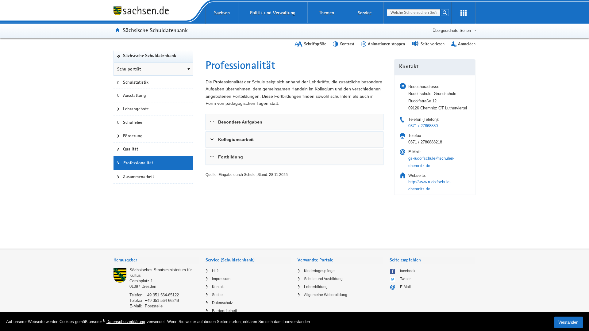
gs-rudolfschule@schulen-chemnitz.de (431, 162)
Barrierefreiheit (224, 311)
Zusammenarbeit (138, 176)
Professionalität (138, 163)
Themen (326, 13)
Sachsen (222, 13)
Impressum (221, 279)
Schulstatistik (135, 82)
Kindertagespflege (319, 271)
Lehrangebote (136, 109)
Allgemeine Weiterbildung (325, 295)
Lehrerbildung (316, 287)
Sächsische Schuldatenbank (155, 30)
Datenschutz (222, 303)
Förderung (133, 136)
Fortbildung (230, 156)
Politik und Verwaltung (272, 13)
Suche (217, 295)
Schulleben (133, 122)
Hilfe (216, 271)
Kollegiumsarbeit (236, 139)
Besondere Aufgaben (240, 122)
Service (364, 13)
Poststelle (154, 306)
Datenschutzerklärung (125, 321)
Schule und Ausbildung (323, 279)
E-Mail (405, 287)
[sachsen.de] (153, 11)
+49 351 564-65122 (162, 295)
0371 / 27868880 (423, 126)
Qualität (130, 149)
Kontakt (218, 287)
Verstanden (568, 322)
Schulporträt (129, 69)
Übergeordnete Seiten (452, 30)
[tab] (294, 122)
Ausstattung (134, 95)
